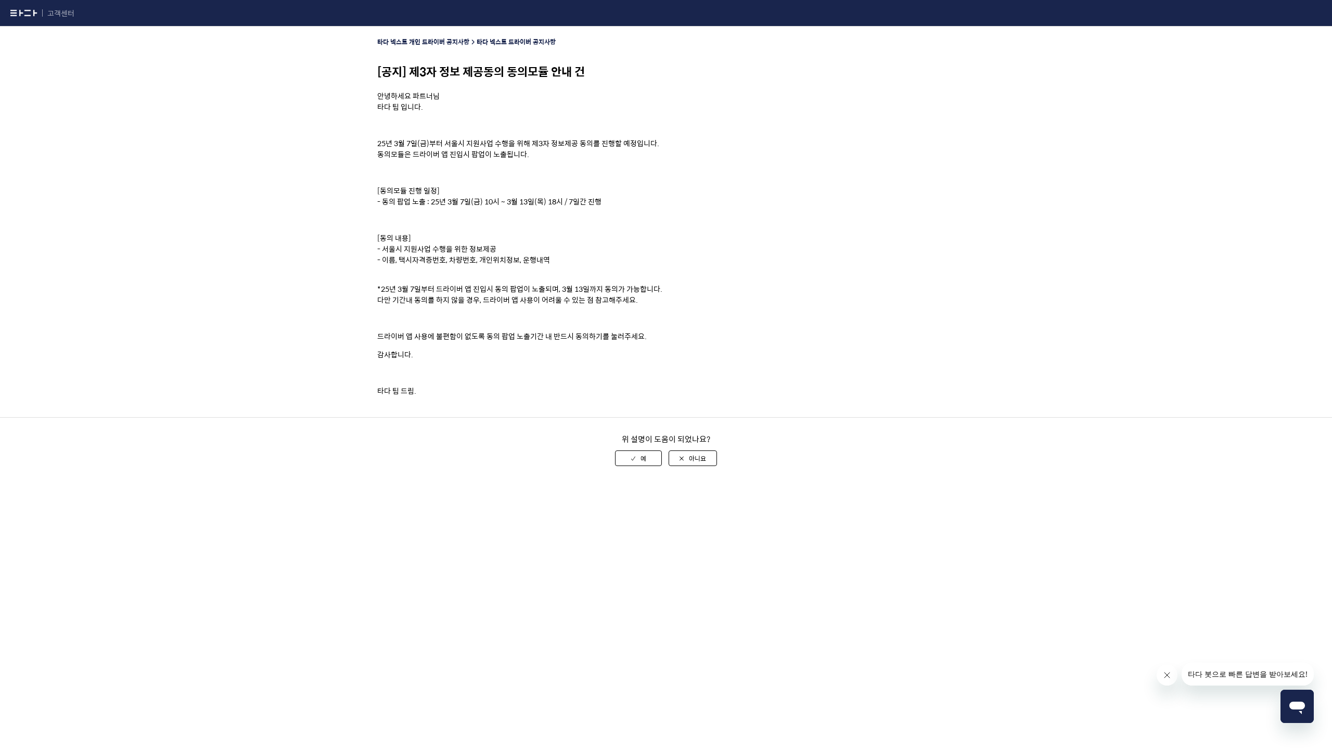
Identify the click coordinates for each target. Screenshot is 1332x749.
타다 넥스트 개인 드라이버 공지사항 (423, 41)
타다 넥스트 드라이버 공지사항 (516, 41)
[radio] (638, 458)
